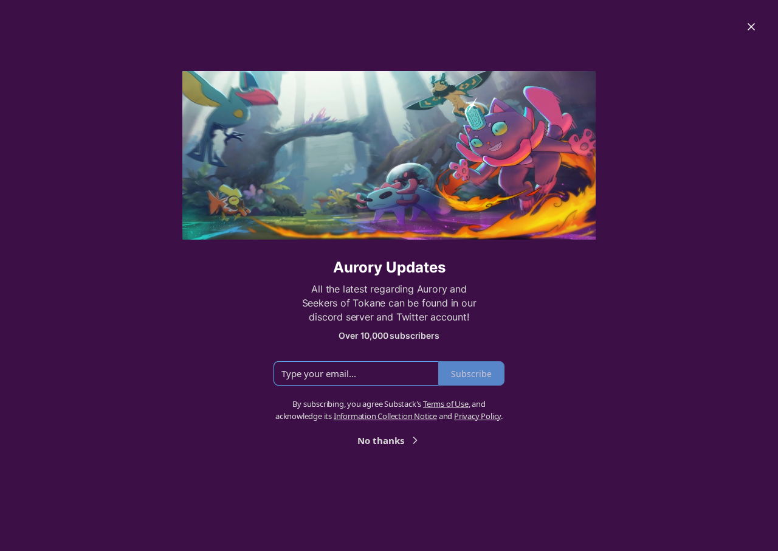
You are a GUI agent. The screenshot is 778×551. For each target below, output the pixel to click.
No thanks (380, 440)
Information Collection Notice (385, 416)
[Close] (751, 27)
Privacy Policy (477, 416)
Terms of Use (446, 403)
